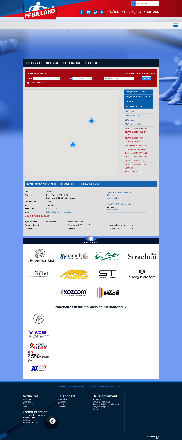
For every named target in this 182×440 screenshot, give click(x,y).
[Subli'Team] (108, 274)
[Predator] (74, 274)
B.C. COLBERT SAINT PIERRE (136, 153)
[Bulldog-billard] (142, 274)
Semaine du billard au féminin (106, 404)
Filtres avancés (36, 82)
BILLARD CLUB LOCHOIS (134, 138)
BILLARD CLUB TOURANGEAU (136, 157)
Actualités (97, 399)
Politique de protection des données (104, 387)
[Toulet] (39, 274)
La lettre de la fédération (34, 415)
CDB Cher (129, 111)
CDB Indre (129, 120)
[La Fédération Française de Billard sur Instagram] (95, 12)
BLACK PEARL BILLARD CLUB (136, 145)
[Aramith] (74, 256)
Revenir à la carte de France (141, 73)
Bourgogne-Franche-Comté (137, 96)
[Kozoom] (74, 293)
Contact (61, 387)
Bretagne (129, 101)
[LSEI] (108, 293)
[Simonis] (108, 256)
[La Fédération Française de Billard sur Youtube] (88, 12)
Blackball (27, 402)
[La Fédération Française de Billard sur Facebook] (81, 12)
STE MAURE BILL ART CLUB (135, 149)
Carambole (28, 404)
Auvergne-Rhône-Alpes (135, 91)
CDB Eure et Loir (132, 115)
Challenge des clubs (101, 402)
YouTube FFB (28, 420)
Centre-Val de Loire (133, 106)
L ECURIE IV (129, 168)
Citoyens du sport (100, 406)
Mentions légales (76, 387)
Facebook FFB (29, 417)
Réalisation (151, 437)
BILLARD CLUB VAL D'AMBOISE (136, 128)
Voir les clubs (112, 198)
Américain (27, 399)
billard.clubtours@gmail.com (59, 212)
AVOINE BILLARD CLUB (133, 172)
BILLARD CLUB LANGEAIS (134, 160)
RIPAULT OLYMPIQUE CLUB (135, 142)
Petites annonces (30, 422)
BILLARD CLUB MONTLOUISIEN (136, 164)
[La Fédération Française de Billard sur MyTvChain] (102, 12)
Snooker (26, 406)
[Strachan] (142, 256)
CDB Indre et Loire (133, 124)
